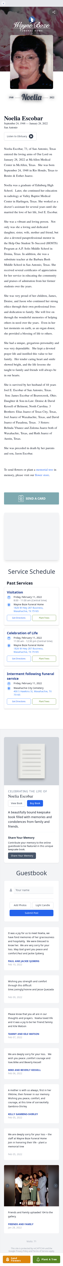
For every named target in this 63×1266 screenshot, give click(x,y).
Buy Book (35, 803)
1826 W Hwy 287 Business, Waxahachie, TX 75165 (28, 609)
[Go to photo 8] (34, 1203)
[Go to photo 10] (38, 1203)
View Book (16, 803)
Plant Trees (44, 617)
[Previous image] (7, 1186)
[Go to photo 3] (24, 1203)
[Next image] (56, 1186)
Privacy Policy (22, 1251)
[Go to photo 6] (30, 1203)
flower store (42, 475)
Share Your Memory (22, 855)
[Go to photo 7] (32, 1203)
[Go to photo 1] (20, 1203)
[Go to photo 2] (22, 1203)
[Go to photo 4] (26, 1203)
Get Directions (19, 617)
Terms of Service (41, 1251)
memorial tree (44, 469)
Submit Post (31, 912)
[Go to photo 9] (36, 1203)
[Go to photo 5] (28, 1203)
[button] (31, 1185)
